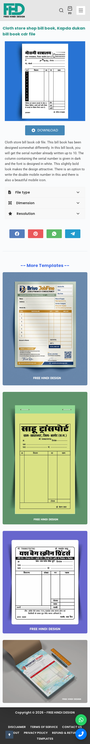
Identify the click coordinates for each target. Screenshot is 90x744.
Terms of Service (44, 727)
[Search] (61, 10)
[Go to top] (9, 735)
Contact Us (72, 727)
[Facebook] (17, 233)
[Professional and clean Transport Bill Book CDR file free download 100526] (45, 458)
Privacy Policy (36, 733)
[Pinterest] (35, 233)
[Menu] (80, 10)
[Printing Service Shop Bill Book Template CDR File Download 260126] (45, 582)
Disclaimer (17, 727)
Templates (45, 739)
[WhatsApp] (54, 233)
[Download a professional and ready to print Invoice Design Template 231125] (45, 671)
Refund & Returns (66, 733)
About (14, 733)
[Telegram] (72, 233)
